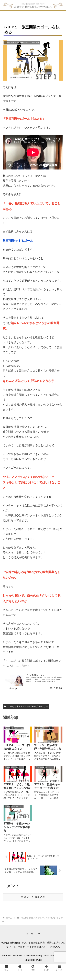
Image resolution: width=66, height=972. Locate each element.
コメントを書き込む (33, 897)
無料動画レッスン (19, 942)
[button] (59, 625)
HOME (4, 942)
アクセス (31, 947)
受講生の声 (53, 942)
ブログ (21, 947)
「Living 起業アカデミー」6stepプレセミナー (27, 706)
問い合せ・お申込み (49, 947)
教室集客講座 (38, 942)
